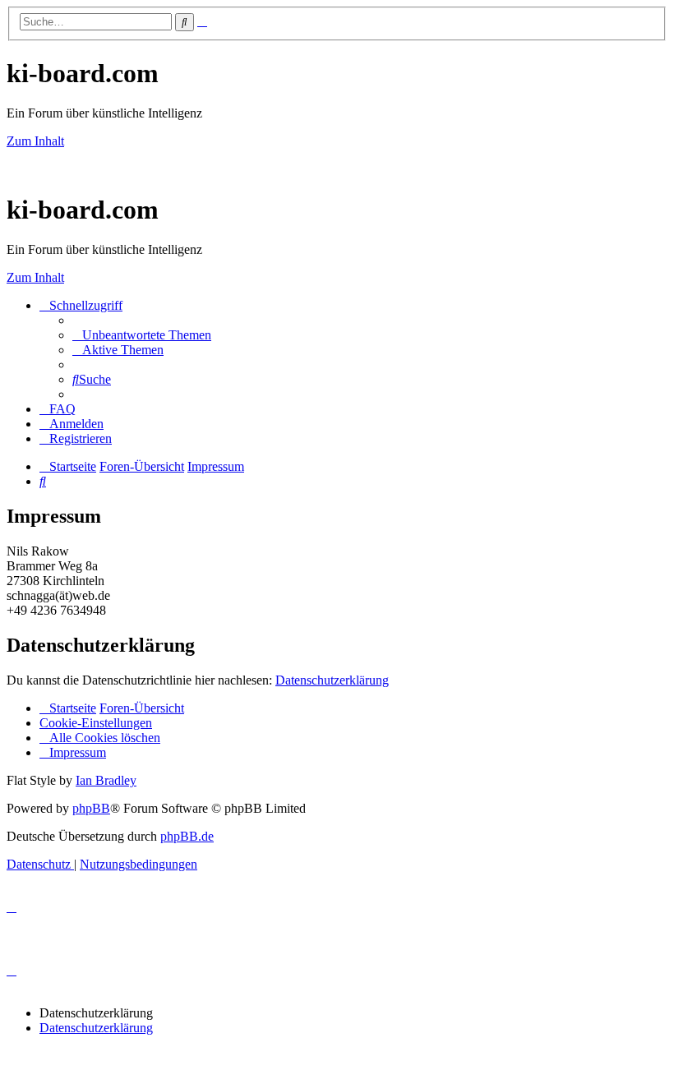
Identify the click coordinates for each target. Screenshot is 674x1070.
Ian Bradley (106, 780)
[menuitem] (141, 335)
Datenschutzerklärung (332, 680)
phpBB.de (187, 836)
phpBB (91, 808)
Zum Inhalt (35, 141)
